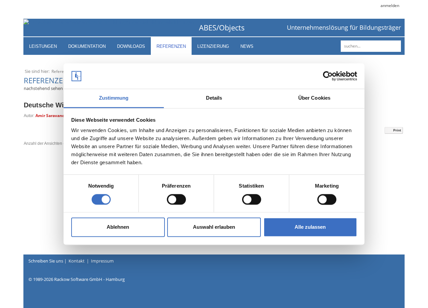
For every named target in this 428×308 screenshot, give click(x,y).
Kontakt (77, 261)
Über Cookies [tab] (314, 98)
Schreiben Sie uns (45, 261)
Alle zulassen (310, 227)
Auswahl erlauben (214, 227)
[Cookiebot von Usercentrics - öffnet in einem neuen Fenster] (328, 76)
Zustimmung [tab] (114, 98)
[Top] (403, 291)
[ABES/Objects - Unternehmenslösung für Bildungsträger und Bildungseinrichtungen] (108, 22)
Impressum (102, 261)
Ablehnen (118, 227)
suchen (395, 46)
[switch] (176, 199)
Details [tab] (214, 98)
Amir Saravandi (50, 115)
